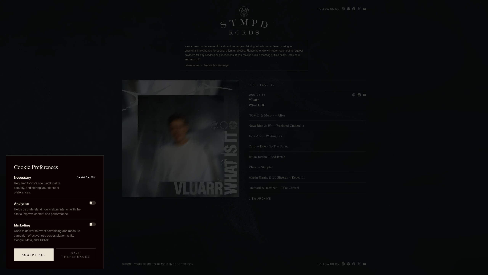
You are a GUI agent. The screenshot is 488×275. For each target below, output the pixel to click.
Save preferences (76, 255)
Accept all (34, 255)
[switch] (92, 203)
